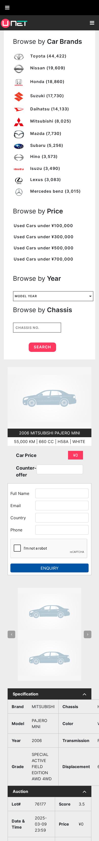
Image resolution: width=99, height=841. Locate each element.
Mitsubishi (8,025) (50, 121)
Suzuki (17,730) (46, 95)
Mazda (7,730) (45, 133)
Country (18, 517)
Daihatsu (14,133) (49, 108)
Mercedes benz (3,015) (55, 191)
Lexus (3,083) (45, 179)
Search (42, 347)
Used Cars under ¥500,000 (44, 247)
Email (15, 505)
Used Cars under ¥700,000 (43, 259)
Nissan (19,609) (47, 67)
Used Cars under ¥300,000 (44, 236)
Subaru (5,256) (46, 145)
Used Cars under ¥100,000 (43, 225)
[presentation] (11, 611)
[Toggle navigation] (92, 22)
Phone (16, 529)
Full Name (19, 493)
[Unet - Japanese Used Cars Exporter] (14, 23)
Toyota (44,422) (48, 55)
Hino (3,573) (43, 156)
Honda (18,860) (46, 81)
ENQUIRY (50, 568)
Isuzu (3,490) (44, 168)
